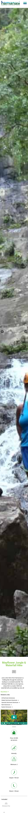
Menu (25, 3)
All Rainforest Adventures (8, 698)
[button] (2, 331)
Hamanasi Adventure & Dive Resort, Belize (10, 3)
